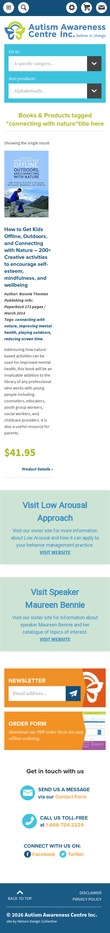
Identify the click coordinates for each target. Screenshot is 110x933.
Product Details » (37, 469)
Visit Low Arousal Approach (55, 511)
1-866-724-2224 (65, 825)
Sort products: (22, 78)
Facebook (43, 854)
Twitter (76, 854)
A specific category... (34, 63)
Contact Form (71, 797)
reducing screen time (23, 339)
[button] (55, 527)
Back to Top (20, 899)
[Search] (23, 8)
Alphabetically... (29, 91)
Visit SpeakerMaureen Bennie (55, 598)
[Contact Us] (101, 8)
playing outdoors (34, 332)
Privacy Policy (87, 899)
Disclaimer (90, 893)
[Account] (71, 8)
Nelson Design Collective (37, 921)
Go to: (14, 51)
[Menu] (8, 8)
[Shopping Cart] (86, 8)
